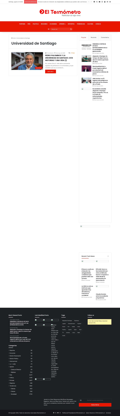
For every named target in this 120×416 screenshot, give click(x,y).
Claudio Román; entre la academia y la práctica (102, 296)
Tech (80, 329)
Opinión (61, 24)
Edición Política (14, 358)
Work (78, 332)
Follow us (91, 315)
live (68, 326)
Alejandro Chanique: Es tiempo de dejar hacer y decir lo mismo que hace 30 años (100, 59)
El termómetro (49, 53)
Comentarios (105, 37)
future (63, 326)
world (63, 335)
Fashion (79, 323)
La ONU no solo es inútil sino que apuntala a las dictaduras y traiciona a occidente (87, 290)
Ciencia (98, 24)
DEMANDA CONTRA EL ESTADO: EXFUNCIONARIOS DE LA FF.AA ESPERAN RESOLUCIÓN (100, 47)
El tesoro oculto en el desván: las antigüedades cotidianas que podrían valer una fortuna (62, 1)
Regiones (44, 24)
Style (75, 329)
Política (36, 24)
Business (76, 320)
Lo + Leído (13, 364)
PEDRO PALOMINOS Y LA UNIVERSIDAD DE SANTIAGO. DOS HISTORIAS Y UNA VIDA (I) (59, 58)
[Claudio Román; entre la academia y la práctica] (102, 288)
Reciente (93, 37)
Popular (83, 37)
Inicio (14, 38)
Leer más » (50, 71)
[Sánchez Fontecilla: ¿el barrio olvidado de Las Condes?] (47, 326)
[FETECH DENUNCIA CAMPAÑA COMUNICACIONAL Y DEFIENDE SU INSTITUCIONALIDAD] (38, 321)
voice (73, 332)
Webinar (13, 372)
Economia (53, 24)
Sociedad (14, 394)
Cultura (90, 24)
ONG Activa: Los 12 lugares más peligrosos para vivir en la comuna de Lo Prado (100, 81)
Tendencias (81, 24)
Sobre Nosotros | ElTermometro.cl (95, 413)
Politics (64, 329)
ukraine (68, 332)
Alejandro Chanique (67, 320)
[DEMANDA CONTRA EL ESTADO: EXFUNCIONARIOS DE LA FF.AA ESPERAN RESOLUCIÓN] (86, 46)
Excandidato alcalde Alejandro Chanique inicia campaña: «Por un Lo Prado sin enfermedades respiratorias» (100, 93)
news (78, 326)
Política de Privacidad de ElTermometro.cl (73, 413)
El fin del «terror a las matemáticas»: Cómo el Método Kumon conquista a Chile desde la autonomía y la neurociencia (102, 274)
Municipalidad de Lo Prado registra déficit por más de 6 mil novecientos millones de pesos (100, 70)
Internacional (13, 361)
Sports (70, 329)
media (73, 326)
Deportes (71, 24)
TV (63, 332)
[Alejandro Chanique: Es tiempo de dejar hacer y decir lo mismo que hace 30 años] (86, 58)
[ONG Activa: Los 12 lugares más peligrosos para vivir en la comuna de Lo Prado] (86, 80)
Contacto (108, 413)
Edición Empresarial (15, 356)
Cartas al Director (16, 369)
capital (64, 323)
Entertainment (71, 323)
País (29, 24)
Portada (22, 24)
